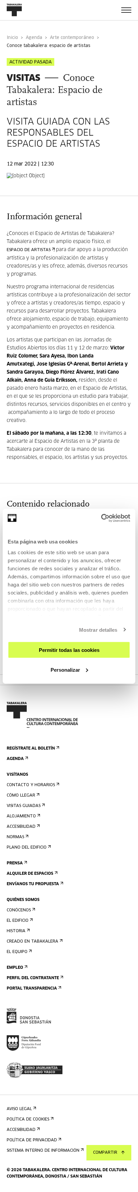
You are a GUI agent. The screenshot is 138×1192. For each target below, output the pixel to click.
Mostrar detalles (98, 629)
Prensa (15, 863)
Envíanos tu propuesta (33, 884)
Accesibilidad (21, 827)
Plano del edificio (27, 848)
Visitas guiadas (24, 806)
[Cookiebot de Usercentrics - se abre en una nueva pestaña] (101, 518)
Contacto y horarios (31, 785)
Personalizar (65, 669)
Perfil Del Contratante (33, 978)
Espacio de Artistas (29, 250)
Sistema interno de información (43, 1151)
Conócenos (19, 910)
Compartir (105, 1153)
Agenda (34, 38)
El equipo (17, 952)
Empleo (15, 968)
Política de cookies (28, 1119)
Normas (15, 837)
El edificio (17, 921)
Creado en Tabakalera (32, 942)
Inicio (12, 38)
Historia (16, 931)
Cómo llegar (21, 796)
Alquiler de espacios (30, 874)
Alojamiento (21, 816)
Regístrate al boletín (31, 749)
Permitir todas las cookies (69, 650)
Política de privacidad (32, 1140)
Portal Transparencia (32, 989)
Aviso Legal (19, 1109)
